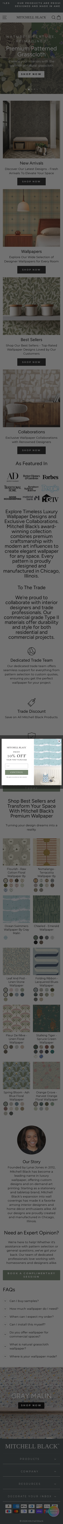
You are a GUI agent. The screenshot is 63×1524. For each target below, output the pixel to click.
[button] (16, 772)
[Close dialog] (59, 741)
